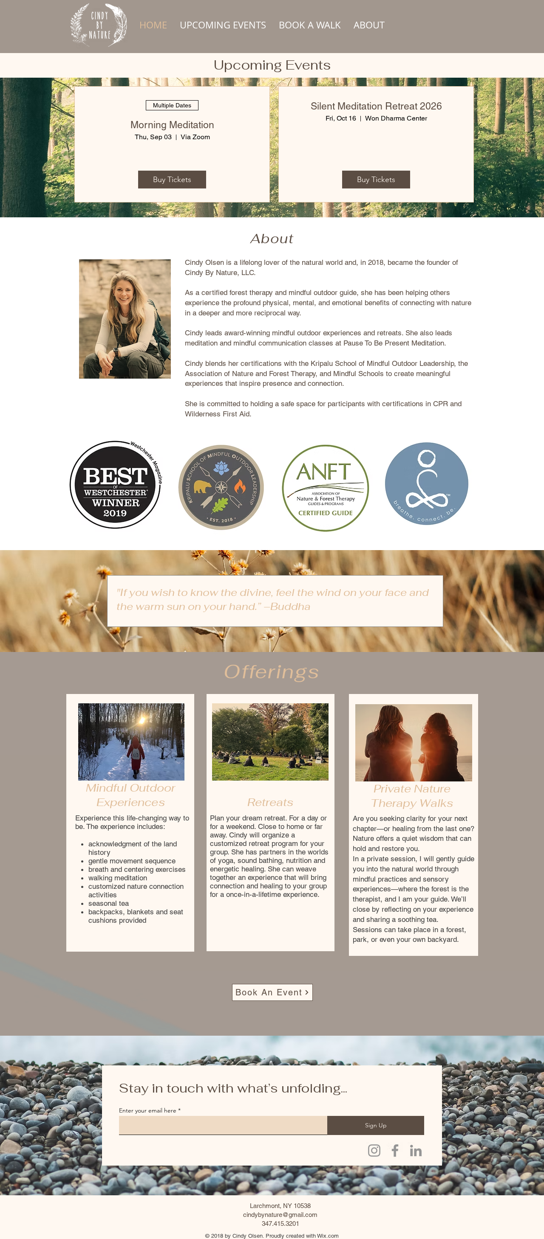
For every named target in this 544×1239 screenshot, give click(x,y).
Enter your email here (147, 1110)
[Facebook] (395, 1150)
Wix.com (328, 1236)
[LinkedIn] (416, 1150)
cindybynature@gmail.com (280, 1214)
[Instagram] (374, 1150)
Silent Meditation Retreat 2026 (376, 106)
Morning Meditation (172, 124)
